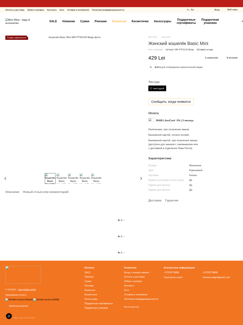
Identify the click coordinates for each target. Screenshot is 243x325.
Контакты (52, 10)
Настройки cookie (27, 289)
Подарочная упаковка (210, 21)
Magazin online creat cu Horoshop (20, 318)
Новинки (68, 21)
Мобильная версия (18, 306)
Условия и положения (78, 10)
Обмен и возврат (35, 10)
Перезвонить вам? (173, 277)
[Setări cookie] (9, 316)
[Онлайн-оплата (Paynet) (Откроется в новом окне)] (19, 299)
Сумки (84, 21)
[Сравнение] (198, 9)
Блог (62, 10)
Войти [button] (158, 67)
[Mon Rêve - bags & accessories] (23, 275)
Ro (188, 10)
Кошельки (119, 21)
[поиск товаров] (228, 21)
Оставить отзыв (205, 49)
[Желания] (205, 9)
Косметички (140, 21)
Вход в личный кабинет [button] (136, 272)
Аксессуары (162, 21)
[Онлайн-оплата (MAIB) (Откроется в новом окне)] (46, 299)
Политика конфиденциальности (108, 10)
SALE (53, 21)
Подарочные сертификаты (186, 21)
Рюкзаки (101, 21)
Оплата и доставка (14, 10)
